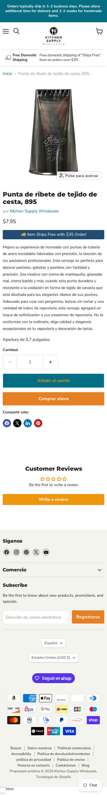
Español (50, 643)
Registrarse (88, 617)
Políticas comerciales (74, 748)
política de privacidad (33, 759)
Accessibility (21, 753)
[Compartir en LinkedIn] (28, 423)
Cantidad (10, 350)
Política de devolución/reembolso (63, 753)
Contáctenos (66, 765)
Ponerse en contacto (34, 765)
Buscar (15, 748)
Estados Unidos (51, 657)
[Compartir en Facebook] (7, 423)
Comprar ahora (53, 399)
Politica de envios (71, 759)
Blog (85, 765)
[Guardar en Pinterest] (38, 423)
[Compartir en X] (17, 423)
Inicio (7, 73)
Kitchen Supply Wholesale (34, 211)
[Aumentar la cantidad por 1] (51, 362)
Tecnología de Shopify (53, 776)
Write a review (54, 499)
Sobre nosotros (39, 748)
